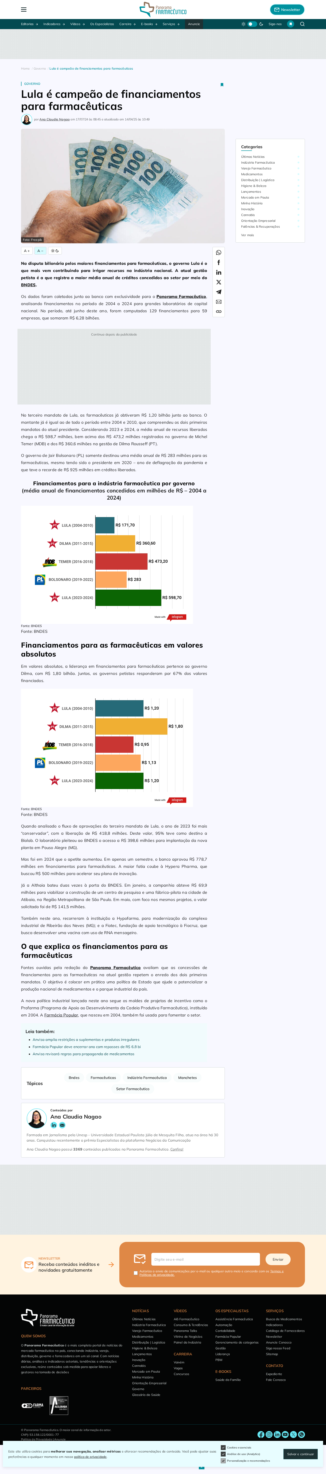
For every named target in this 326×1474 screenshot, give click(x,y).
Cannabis (248, 215)
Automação (223, 1325)
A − (40, 250)
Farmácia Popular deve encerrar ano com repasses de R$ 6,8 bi (87, 1046)
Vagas (178, 1368)
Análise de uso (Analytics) (243, 1454)
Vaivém (179, 1362)
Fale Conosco (276, 1380)
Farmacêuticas (103, 1077)
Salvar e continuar (300, 1454)
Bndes (74, 1077)
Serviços (169, 24)
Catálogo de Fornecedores (285, 1331)
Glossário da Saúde (146, 1395)
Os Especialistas (102, 24)
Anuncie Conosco (279, 1342)
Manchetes (187, 1077)
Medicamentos (252, 174)
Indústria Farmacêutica (147, 1077)
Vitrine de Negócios (188, 1337)
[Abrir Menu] (49, 9)
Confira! (176, 1149)
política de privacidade (90, 1457)
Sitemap (272, 1354)
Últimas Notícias (253, 157)
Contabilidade (225, 1331)
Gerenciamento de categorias (237, 1342)
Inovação (247, 209)
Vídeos (75, 24)
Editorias (27, 24)
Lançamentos (251, 192)
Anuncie (194, 24)
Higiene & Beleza (253, 186)
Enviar (278, 1259)
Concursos (181, 1374)
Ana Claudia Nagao (54, 119)
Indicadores (51, 24)
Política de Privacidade (36, 1439)
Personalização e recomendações (248, 1460)
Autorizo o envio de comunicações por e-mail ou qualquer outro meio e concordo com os (211, 1273)
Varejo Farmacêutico (256, 168)
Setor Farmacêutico (133, 1089)
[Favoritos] (290, 24)
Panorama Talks (185, 1331)
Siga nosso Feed (278, 1348)
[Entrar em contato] (261, 1434)
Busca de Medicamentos (284, 1319)
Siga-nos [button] (275, 24)
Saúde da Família (228, 1380)
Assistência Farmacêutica (234, 1319)
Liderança (222, 1354)
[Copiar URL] (218, 311)
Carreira (125, 24)
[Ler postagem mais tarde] (222, 84)
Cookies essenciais (239, 1447)
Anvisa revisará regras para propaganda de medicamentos (84, 1054)
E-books (147, 24)
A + (27, 250)
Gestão (220, 1348)
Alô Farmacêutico (186, 1319)
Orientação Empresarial (258, 221)
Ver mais (247, 235)
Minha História (251, 203)
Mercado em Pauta (255, 197)
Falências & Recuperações (260, 227)
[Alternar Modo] (55, 251)
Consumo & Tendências (191, 1325)
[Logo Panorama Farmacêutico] (163, 9)
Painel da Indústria (187, 1342)
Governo (32, 84)
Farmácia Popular (61, 1015)
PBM (218, 1360)
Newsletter (274, 1337)
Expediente (274, 1374)
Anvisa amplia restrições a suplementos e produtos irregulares (86, 1039)
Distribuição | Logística (257, 180)
